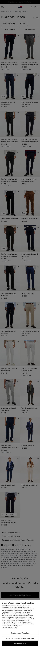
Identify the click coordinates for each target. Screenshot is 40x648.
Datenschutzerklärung (9, 628)
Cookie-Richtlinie (11, 626)
